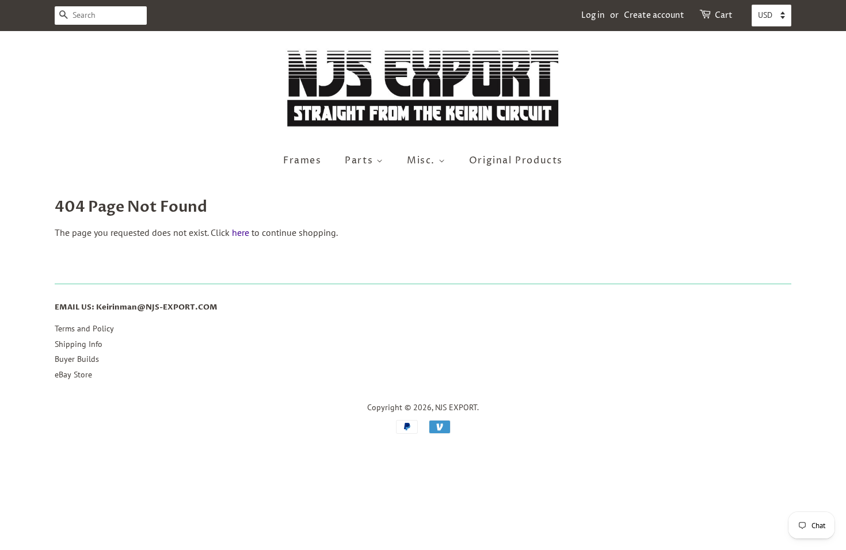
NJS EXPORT (456, 407)
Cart (724, 15)
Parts (360, 160)
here (240, 232)
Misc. (423, 160)
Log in (593, 15)
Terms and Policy (84, 328)
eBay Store (73, 374)
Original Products (516, 160)
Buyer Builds (77, 359)
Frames (302, 160)
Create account (654, 15)
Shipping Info (78, 344)
